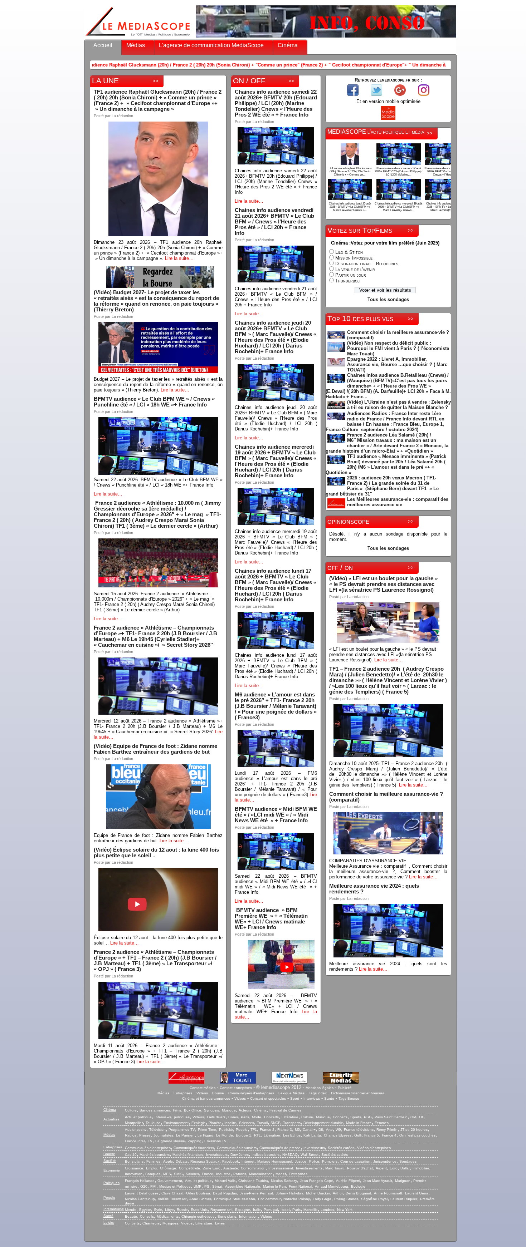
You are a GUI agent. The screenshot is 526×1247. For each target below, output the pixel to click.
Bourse (218, 1093)
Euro (394, 1168)
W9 (338, 1130)
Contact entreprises (236, 1088)
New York (344, 1210)
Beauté (131, 1216)
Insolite (230, 1123)
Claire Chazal (172, 1193)
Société (109, 1161)
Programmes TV (182, 1130)
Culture (131, 1110)
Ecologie (198, 1123)
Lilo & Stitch (349, 252)
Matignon (402, 1181)
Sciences (246, 1123)
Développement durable (323, 1123)
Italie (257, 1210)
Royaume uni (221, 1210)
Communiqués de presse (280, 1148)
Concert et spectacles (268, 1098)
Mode (256, 1117)
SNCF (275, 1123)
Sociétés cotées (341, 1148)
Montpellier (134, 1123)
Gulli (357, 1135)
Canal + (309, 1130)
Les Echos (292, 1135)
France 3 (284, 1130)
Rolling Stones (346, 1199)
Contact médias (202, 1088)
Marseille (310, 1210)
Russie (182, 1210)
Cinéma (288, 45)
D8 (320, 1130)
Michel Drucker (318, 1193)
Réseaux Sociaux (204, 1161)
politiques (182, 1117)
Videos (240, 1098)
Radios (130, 1135)
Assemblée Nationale (242, 1186)
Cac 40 (131, 1155)
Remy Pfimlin (387, 1130)
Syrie (158, 1210)
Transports (292, 1123)
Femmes (382, 1123)
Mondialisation (261, 1174)
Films (177, 1110)
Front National (300, 1186)
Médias (135, 45)
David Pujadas (225, 1193)
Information (248, 1216)
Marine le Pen (274, 1186)
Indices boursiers (265, 1155)
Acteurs (245, 1110)
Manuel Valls (225, 1181)
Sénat (217, 1186)
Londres (327, 1210)
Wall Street (309, 1155)
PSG (368, 1117)
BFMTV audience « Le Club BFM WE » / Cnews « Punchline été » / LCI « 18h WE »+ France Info (154, 402)
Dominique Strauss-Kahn (234, 1199)
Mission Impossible (353, 258)
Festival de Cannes (285, 1110)
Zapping (194, 1141)
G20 (143, 1186)
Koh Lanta (312, 1135)
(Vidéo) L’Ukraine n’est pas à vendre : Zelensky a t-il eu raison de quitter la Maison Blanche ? (399, 404)
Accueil (102, 45)
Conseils (147, 1216)
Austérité (230, 1168)
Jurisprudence (384, 1161)
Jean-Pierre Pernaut (256, 1193)
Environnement (176, 1123)
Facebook (230, 1161)
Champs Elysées (337, 1135)
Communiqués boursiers (237, 1148)
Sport (294, 1098)
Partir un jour (350, 275)
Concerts (271, 1117)
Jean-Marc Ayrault (377, 1181)
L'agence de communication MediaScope (211, 45)
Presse (145, 1135)
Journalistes (163, 1135)
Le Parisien (185, 1135)
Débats (181, 1161)
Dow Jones (239, 1155)
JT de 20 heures (414, 1130)
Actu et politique (138, 1117)
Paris (245, 1117)
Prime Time (207, 1130)
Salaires (192, 1174)
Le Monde (224, 1135)
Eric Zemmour (269, 1199)
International (113, 1209)
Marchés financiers (187, 1155)
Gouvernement (169, 1181)
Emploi (151, 1168)
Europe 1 (243, 1135)
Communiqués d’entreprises (148, 1148)
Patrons (239, 1174)
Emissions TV (215, 1141)
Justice (300, 1161)
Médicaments (168, 1216)
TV (150, 1141)
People (242, 1130)
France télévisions (359, 1130)
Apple (168, 1161)
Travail (262, 1123)
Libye (169, 1210)
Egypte (145, 1210)
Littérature (290, 1117)
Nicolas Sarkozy (284, 1181)
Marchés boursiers (155, 1155)
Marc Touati (334, 1168)
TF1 (253, 1130)
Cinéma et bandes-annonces (206, 1098)
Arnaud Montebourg (331, 1186)
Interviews (311, 1098)
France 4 (389, 1135)
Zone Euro (211, 1168)
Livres (233, 1117)
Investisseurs (314, 1148)
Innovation (133, 1174)
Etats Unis (199, 1210)
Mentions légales (319, 1088)
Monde (130, 1210)
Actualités (111, 1119)
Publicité (345, 1088)
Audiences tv (135, 1130)
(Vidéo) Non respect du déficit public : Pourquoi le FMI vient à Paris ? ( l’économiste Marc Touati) (398, 348)
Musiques (170, 1223)
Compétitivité (189, 1168)
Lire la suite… (179, 258)
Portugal (271, 1210)
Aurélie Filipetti (348, 1181)
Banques (152, 1174)
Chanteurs (151, 1223)
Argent (381, 1168)
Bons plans (134, 1161)
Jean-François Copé (316, 1181)
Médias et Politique (175, 1186)
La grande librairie (170, 1141)
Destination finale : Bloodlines (366, 263)
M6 (297, 1130)
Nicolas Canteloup (140, 1199)
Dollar (405, 1168)
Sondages (408, 1161)
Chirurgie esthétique (198, 1216)
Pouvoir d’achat (360, 1168)
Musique (229, 1110)
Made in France (359, 1123)
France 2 (267, 1130)
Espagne (242, 1210)
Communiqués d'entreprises (251, 1093)
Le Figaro (205, 1135)
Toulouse (153, 1123)
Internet (248, 1161)
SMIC (178, 1174)
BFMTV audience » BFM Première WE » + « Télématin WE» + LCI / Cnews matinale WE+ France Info (272, 918)
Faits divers (216, 1117)
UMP (197, 1186)
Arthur (338, 1193)
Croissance (134, 1168)
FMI (153, 1186)
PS (206, 1186)
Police (314, 1161)
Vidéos (202, 1093)
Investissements (309, 1168)
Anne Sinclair (200, 1199)
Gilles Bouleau (198, 1193)
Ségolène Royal (374, 1199)
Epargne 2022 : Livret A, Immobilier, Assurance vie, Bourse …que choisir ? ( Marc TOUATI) (397, 364)
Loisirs (108, 1222)
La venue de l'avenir (355, 269)
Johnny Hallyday (289, 1193)
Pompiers (329, 1161)
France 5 (371, 1135)
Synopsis (211, 1110)
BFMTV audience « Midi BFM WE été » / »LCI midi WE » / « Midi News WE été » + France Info (276, 814)
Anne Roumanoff (388, 1193)
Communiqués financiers (194, 1148)
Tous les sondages (388, 299)
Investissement (280, 1168)
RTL (257, 1135)
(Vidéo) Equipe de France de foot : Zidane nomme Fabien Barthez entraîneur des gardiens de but (155, 749)
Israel (285, 1210)
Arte (329, 1130)
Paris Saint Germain (391, 1117)
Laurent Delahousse (142, 1193)
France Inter (135, 1141)
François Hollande (140, 1181)
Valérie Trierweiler (172, 1199)
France (207, 1174)
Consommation (253, 1168)
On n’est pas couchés (417, 1135)
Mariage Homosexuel (274, 1161)
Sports (355, 1117)
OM (413, 1117)
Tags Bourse (349, 1098)
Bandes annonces (155, 1110)
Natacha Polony (296, 1199)
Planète (215, 1123)
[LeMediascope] (137, 37)
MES (167, 1174)
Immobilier (421, 1168)
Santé (329, 1098)
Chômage (168, 1168)
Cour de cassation (355, 1161)
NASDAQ (290, 1155)
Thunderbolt (348, 281)
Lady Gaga (322, 1199)
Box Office (192, 1110)
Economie (111, 1170)
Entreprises (183, 1093)
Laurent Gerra (416, 1193)
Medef (281, 1174)
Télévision (157, 1130)
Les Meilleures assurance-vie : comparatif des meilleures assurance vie (397, 502)
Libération (272, 1135)
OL (421, 1117)
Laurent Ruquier (403, 1199)
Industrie (223, 1174)
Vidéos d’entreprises (374, 1148)
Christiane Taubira (253, 1181)
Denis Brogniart (358, 1193)
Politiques (111, 1183)
